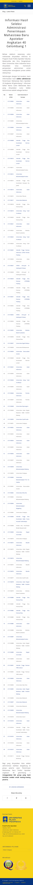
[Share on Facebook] (7, 798)
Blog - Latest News (8, 11)
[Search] (24, 5)
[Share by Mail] (25, 798)
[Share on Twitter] (16, 798)
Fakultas (21, 1)
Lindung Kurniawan (17, 787)
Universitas (14, 1)
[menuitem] (14, 1)
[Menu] (28, 5)
